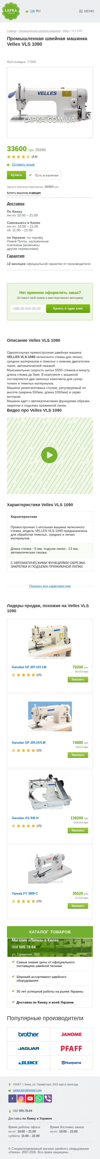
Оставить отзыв (23, 164)
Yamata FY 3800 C (25, 893)
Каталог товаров (50, 932)
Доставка (15, 204)
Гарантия (15, 256)
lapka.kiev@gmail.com (27, 1090)
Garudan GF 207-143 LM (29, 667)
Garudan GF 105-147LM (28, 742)
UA (32, 11)
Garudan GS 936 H (25, 818)
